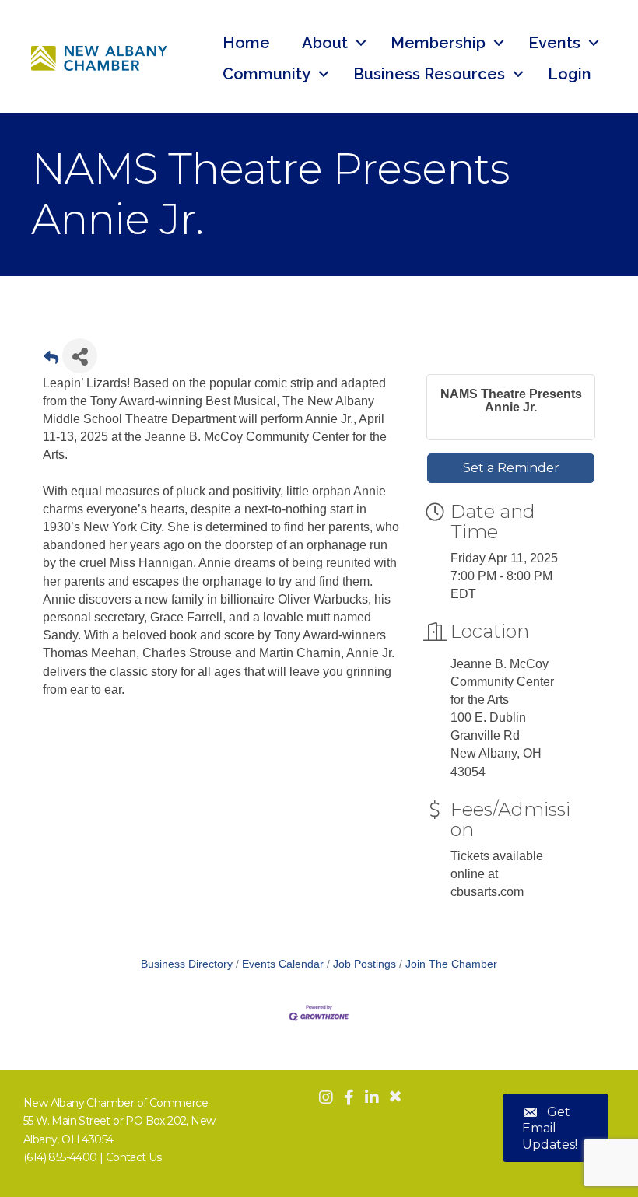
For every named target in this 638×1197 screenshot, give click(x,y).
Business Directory (187, 964)
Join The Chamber (451, 964)
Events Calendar (283, 964)
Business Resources (429, 74)
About (325, 42)
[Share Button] (79, 355)
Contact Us (134, 1157)
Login (569, 74)
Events (554, 42)
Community (266, 74)
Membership (438, 42)
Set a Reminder (511, 467)
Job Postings (364, 964)
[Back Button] (51, 360)
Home (246, 42)
